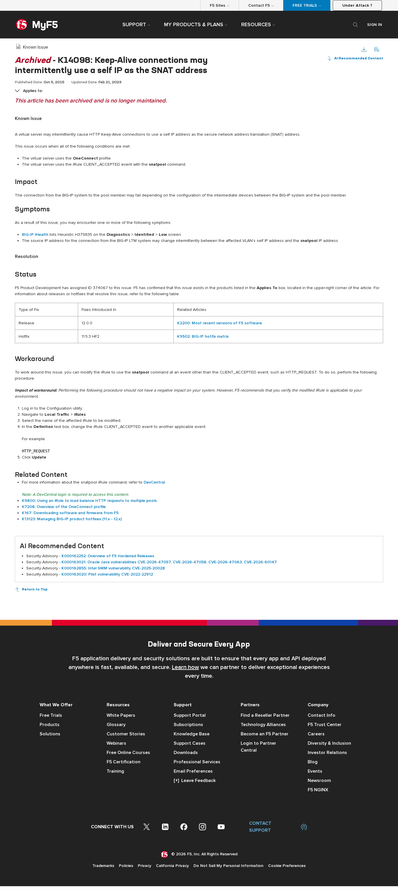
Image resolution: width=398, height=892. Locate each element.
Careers (316, 734)
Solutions (50, 734)
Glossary (116, 725)
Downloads (186, 752)
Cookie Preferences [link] (287, 865)
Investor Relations (327, 752)
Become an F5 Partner (264, 734)
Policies (126, 865)
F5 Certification (123, 762)
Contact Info (321, 715)
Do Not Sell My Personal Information (228, 865)
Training (115, 771)
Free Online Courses (128, 752)
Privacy (144, 865)
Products (49, 725)
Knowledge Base (191, 734)
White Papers (121, 715)
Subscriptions (188, 725)
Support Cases (189, 743)
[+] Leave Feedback (195, 780)
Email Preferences (193, 771)
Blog (313, 762)
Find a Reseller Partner (265, 715)
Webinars (116, 743)
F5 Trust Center (324, 725)
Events (315, 771)
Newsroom (319, 780)
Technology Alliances (263, 725)
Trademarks (103, 865)
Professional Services (197, 762)
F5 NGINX (318, 790)
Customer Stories (126, 734)
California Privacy (172, 865)
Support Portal (190, 715)
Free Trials (51, 715)
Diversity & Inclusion (329, 743)
